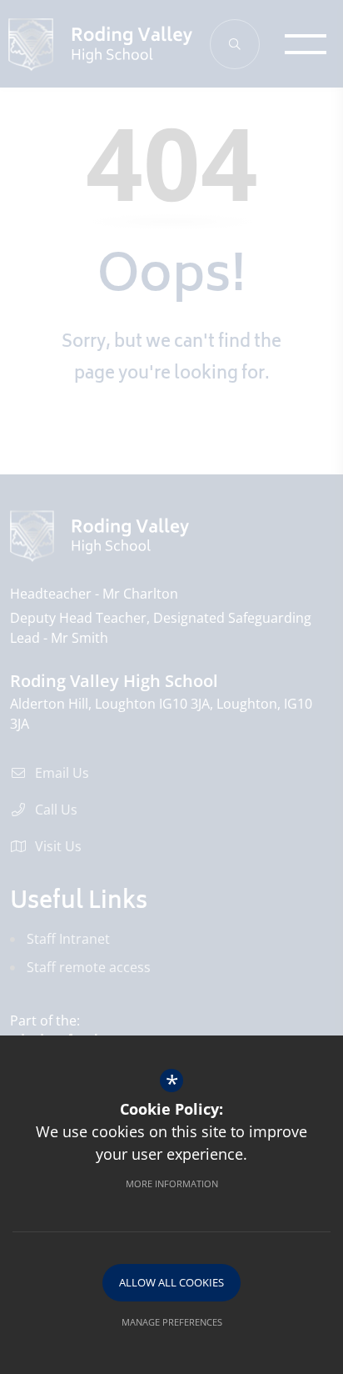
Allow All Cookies (171, 1282)
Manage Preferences (172, 1322)
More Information (172, 1183)
